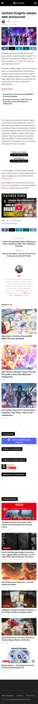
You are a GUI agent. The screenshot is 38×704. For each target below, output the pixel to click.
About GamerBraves (7, 696)
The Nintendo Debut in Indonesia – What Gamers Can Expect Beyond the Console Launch (17, 524)
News (5, 332)
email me (18, 295)
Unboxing (6, 548)
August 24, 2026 (7, 341)
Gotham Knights (16, 220)
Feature (6, 518)
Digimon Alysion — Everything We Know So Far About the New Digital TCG (18, 666)
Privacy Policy (30, 696)
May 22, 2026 (5, 642)
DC (7, 220)
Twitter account (7, 178)
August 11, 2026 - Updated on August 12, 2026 (15, 559)
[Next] (20, 109)
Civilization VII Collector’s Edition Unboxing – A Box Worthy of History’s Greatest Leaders (19, 611)
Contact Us (20, 696)
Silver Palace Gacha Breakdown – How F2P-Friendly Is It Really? (18, 583)
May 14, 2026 (5, 670)
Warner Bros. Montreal (10, 223)
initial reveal (17, 144)
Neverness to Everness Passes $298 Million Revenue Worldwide (18, 95)
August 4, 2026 (6, 587)
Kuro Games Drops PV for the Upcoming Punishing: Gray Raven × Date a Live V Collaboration (18, 412)
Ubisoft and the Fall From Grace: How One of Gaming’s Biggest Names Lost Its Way (18, 638)
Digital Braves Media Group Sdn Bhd (20, 699)
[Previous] (17, 109)
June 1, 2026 (5, 615)
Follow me (25, 293)
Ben (9, 21)
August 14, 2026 (7, 529)
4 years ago (17, 21)
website (15, 173)
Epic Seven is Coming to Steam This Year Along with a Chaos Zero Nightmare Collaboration (17, 101)
